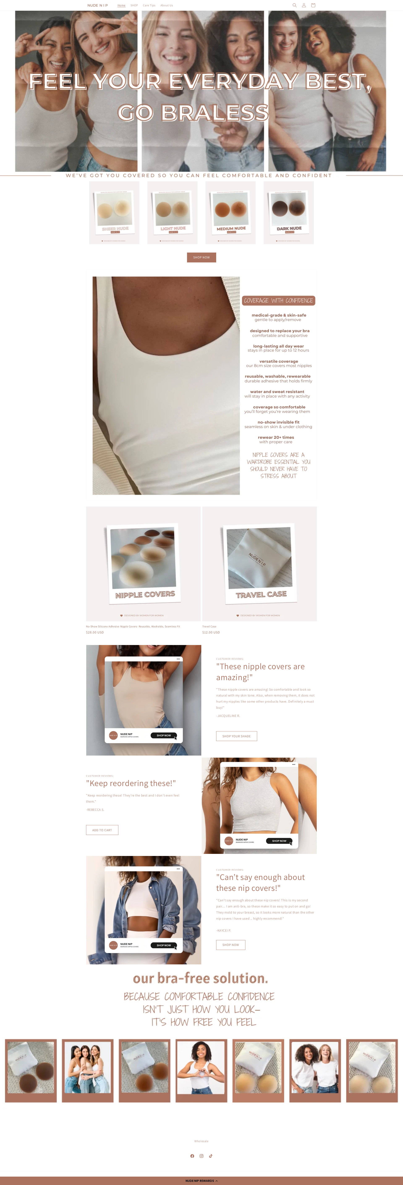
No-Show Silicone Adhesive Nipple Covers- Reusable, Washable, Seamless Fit (133, 626)
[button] (201, 1181)
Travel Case (209, 626)
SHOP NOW (201, 257)
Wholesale (201, 1141)
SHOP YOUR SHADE (236, 736)
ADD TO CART (102, 830)
